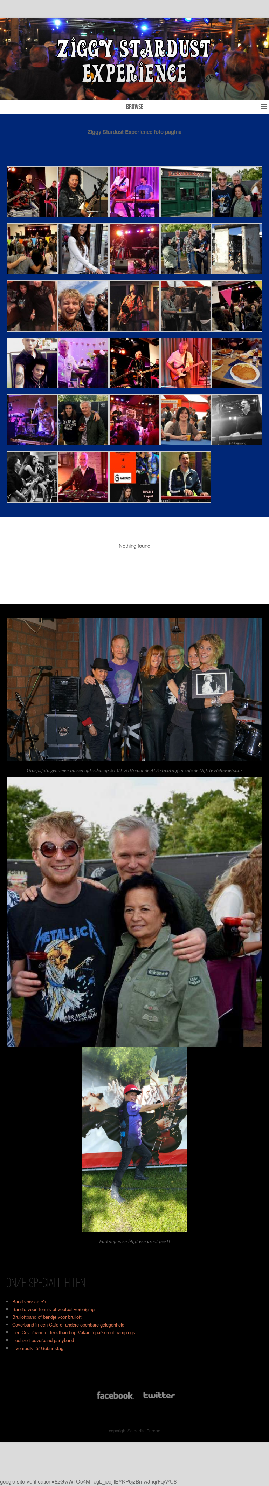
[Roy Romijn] (185, 500)
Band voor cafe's (29, 1301)
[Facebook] (115, 1398)
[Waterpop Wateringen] (185, 272)
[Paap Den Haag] (134, 443)
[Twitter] (159, 1398)
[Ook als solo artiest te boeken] (185, 386)
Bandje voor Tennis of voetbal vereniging (53, 1309)
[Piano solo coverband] (134, 215)
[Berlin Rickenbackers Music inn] (185, 215)
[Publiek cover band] (185, 329)
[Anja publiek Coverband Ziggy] (185, 443)
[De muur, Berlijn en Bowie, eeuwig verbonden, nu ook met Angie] (236, 272)
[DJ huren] (32, 443)
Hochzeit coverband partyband (43, 1340)
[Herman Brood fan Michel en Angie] (32, 386)
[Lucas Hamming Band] (83, 443)
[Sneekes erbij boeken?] (83, 272)
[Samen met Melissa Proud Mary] (32, 500)
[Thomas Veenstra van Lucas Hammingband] (83, 329)
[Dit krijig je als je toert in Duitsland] (236, 386)
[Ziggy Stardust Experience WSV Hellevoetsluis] (134, 329)
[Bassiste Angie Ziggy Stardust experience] (83, 215)
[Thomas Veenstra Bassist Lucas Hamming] (236, 215)
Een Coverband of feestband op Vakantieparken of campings (73, 1332)
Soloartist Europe (143, 1430)
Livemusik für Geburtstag (37, 1348)
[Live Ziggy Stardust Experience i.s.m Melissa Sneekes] (134, 500)
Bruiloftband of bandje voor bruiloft (47, 1317)
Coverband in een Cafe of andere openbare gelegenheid (68, 1324)
